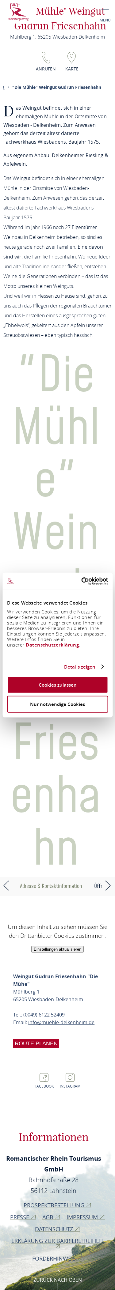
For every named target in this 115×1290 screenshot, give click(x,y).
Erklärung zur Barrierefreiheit (57, 1240)
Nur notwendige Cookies (57, 704)
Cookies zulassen (58, 685)
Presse (20, 1217)
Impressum (83, 1217)
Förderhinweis (54, 1258)
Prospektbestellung (55, 1205)
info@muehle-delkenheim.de (61, 1022)
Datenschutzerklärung (52, 645)
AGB (48, 1217)
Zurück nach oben (57, 1280)
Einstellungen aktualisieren (57, 949)
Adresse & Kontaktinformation (51, 886)
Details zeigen (79, 667)
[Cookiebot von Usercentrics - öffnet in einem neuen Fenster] (82, 581)
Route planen (36, 1043)
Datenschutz (55, 1229)
